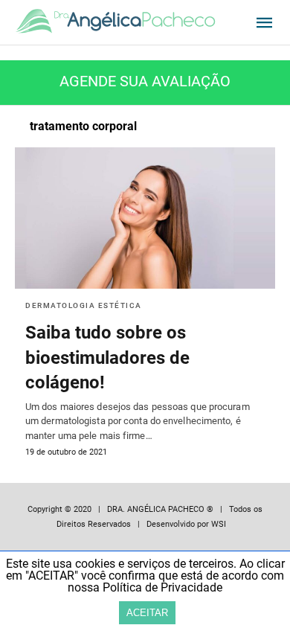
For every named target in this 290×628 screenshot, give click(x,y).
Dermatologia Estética (83, 305)
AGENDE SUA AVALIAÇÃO (145, 81)
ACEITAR (147, 612)
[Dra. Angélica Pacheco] (115, 21)
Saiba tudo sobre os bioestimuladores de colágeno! (107, 357)
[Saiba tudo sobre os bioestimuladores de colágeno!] (145, 218)
